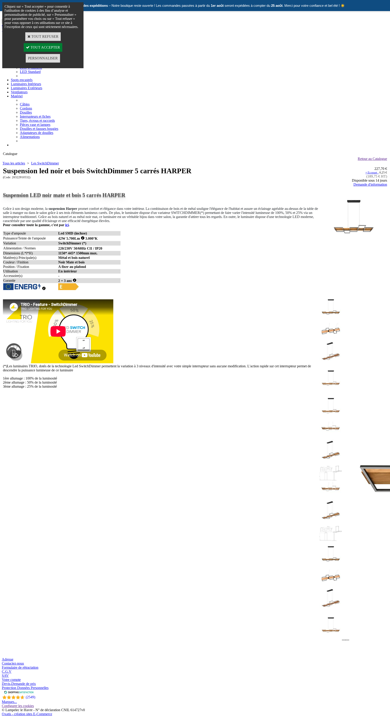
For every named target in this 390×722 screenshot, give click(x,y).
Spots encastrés (21, 80)
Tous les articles (13, 163)
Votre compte (11, 680)
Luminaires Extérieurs (26, 88)
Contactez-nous (13, 663)
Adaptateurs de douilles (36, 133)
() (30, 697)
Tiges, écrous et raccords (37, 120)
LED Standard (30, 72)
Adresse (7, 659)
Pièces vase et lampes (35, 125)
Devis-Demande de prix (19, 684)
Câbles (25, 104)
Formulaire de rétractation (20, 667)
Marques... (9, 702)
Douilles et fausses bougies (39, 129)
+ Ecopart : (372, 172)
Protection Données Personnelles (25, 688)
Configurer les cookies (18, 706)
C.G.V (7, 671)
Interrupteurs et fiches (35, 116)
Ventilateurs (19, 92)
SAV (5, 675)
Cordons (26, 108)
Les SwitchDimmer (45, 163)
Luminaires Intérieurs (26, 84)
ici (67, 225)
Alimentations (30, 137)
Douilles (26, 112)
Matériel (17, 96)
